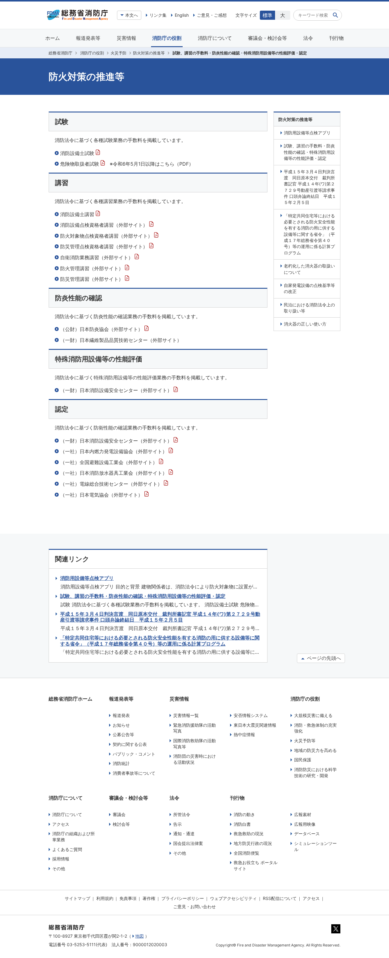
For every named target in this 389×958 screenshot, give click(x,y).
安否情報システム (251, 715)
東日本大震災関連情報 (255, 725)
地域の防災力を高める (315, 750)
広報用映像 (304, 824)
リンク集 (158, 15)
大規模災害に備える (313, 715)
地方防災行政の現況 (253, 843)
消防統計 (121, 763)
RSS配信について (280, 898)
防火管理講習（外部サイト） (92, 268)
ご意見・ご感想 (212, 15)
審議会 (119, 814)
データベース (307, 833)
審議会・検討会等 (267, 38)
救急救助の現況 (248, 833)
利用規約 (104, 898)
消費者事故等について (134, 773)
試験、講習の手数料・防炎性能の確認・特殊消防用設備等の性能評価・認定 (309, 152)
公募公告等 (123, 734)
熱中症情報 (244, 734)
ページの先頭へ (323, 658)
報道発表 (121, 715)
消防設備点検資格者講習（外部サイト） (104, 225)
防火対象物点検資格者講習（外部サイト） (107, 236)
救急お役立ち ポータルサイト (255, 865)
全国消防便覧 (246, 853)
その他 (58, 868)
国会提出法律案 (188, 843)
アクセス (60, 824)
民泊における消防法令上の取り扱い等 (309, 307)
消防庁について (215, 38)
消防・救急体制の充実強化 (315, 728)
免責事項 (127, 898)
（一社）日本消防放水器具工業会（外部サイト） (114, 473)
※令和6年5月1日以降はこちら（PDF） (152, 164)
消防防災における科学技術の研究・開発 (315, 772)
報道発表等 (88, 38)
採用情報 (60, 858)
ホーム (52, 38)
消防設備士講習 (78, 214)
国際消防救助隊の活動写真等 (194, 743)
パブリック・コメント (134, 753)
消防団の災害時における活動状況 (194, 759)
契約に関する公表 (130, 744)
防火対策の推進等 (149, 52)
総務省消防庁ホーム (70, 699)
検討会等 (121, 824)
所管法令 (181, 814)
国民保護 (302, 759)
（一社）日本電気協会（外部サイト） (102, 495)
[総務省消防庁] (77, 18)
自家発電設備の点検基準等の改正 (309, 288)
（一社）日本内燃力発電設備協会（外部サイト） (114, 451)
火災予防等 (304, 740)
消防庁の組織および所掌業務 (73, 836)
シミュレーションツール (315, 846)
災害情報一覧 (186, 715)
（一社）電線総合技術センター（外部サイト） (112, 484)
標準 (267, 15)
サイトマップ (77, 898)
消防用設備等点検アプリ (307, 132)
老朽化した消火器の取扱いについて (309, 268)
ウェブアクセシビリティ (233, 898)
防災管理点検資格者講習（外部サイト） (104, 246)
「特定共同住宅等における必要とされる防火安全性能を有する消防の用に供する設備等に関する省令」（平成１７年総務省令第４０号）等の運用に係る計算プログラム (309, 234)
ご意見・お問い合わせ (194, 906)
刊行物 (336, 38)
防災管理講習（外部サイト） (92, 279)
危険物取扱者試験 (80, 164)
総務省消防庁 (60, 52)
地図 (139, 936)
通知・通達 (183, 833)
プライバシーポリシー (182, 898)
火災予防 (118, 52)
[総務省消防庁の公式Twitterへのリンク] (335, 931)
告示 (177, 824)
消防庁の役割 (166, 38)
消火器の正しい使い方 (305, 323)
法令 (308, 38)
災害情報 (126, 38)
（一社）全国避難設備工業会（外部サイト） (109, 462)
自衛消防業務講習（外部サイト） (97, 257)
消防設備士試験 (78, 153)
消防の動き (244, 814)
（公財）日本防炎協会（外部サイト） (102, 329)
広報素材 (302, 814)
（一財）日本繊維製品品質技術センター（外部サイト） (121, 340)
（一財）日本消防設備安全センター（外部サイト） (117, 390)
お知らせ (121, 725)
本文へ (131, 15)
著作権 (149, 898)
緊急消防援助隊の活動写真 (194, 728)
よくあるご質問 (67, 849)
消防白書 (242, 824)
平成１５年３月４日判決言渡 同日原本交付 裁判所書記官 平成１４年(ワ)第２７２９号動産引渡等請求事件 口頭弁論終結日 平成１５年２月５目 (310, 187)
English (182, 15)
